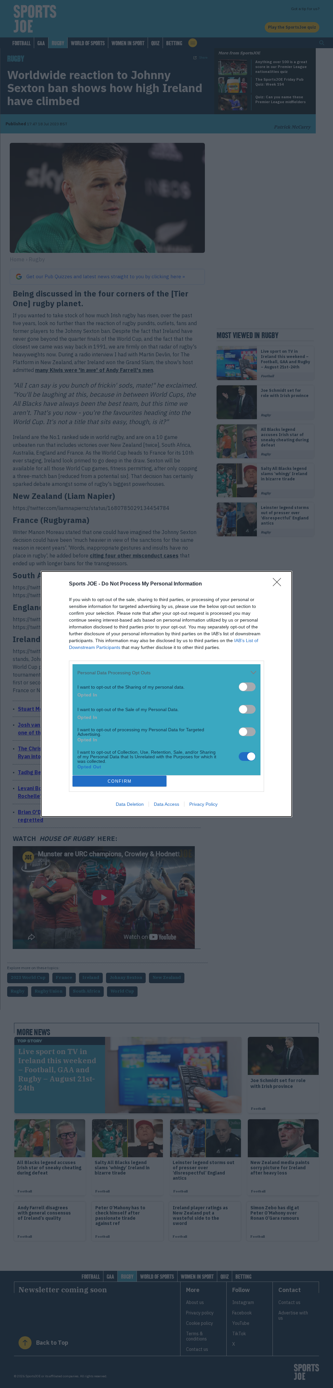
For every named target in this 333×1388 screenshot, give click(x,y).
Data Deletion (130, 804)
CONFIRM (120, 781)
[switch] (247, 686)
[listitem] (166, 672)
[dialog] (166, 694)
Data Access (166, 804)
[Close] (279, 584)
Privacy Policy (203, 804)
